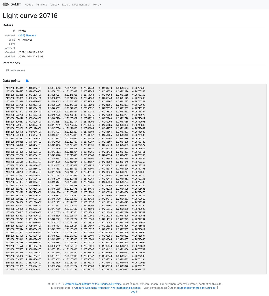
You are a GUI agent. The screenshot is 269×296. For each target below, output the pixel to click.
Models (29, 4)
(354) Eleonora (27, 35)
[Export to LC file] (27, 80)
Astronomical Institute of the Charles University (93, 283)
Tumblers (41, 4)
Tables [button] (53, 4)
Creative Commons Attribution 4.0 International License (107, 287)
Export (66, 4)
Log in (134, 291)
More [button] (96, 4)
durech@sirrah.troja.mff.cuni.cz (196, 287)
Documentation (81, 4)
